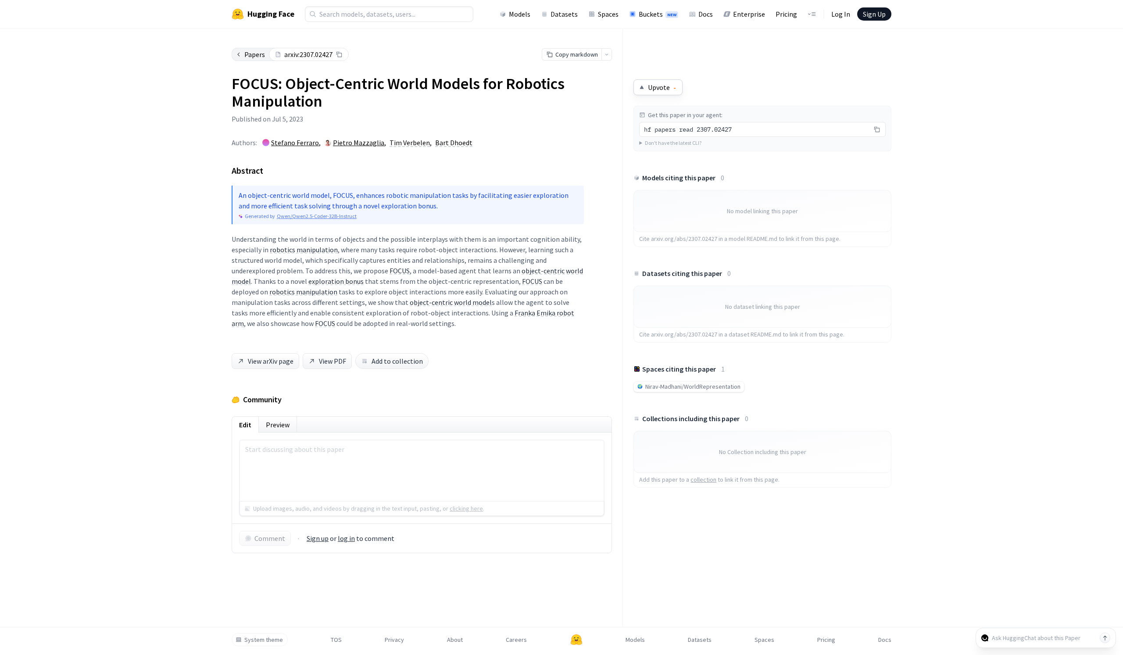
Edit (245, 424)
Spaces (608, 14)
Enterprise (749, 14)
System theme (263, 640)
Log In (840, 14)
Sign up (318, 538)
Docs (705, 14)
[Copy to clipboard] (339, 54)
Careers (516, 640)
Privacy (394, 640)
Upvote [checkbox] (662, 87)
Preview (278, 424)
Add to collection (397, 361)
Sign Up (874, 14)
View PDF (332, 361)
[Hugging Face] (576, 640)
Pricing (786, 14)
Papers (254, 54)
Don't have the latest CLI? (673, 143)
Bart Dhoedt (453, 142)
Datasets (564, 14)
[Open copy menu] (606, 54)
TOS (336, 640)
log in (346, 538)
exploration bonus (336, 281)
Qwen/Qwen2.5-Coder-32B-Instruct (317, 216)
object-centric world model (451, 302)
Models (519, 14)
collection (703, 479)
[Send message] (1105, 638)
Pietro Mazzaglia (358, 142)
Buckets (657, 14)
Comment (269, 538)
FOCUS (400, 270)
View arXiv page (270, 361)
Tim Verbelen (410, 142)
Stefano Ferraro (295, 142)
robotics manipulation (304, 249)
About (455, 640)
